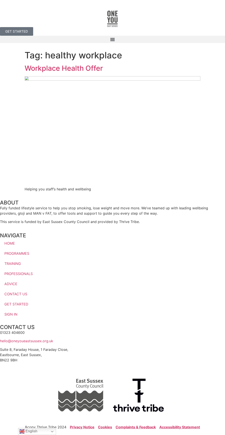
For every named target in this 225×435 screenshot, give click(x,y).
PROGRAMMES (16, 253)
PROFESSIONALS (18, 273)
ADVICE (10, 284)
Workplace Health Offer (64, 68)
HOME (9, 243)
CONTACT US (15, 294)
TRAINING (12, 263)
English (31, 431)
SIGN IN (10, 314)
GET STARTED (16, 304)
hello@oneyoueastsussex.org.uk (26, 341)
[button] (112, 39)
